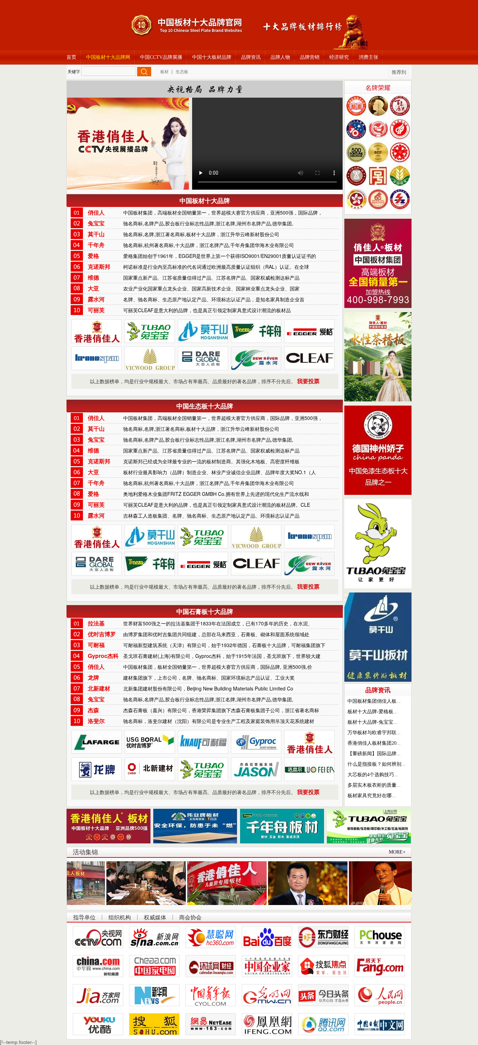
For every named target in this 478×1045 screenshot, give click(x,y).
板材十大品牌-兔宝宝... (372, 722)
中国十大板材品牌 (211, 57)
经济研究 (339, 57)
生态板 (182, 71)
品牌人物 (280, 57)
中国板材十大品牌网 (108, 57)
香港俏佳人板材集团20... (374, 743)
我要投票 (308, 381)
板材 (164, 71)
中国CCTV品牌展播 (161, 57)
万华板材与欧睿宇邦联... (374, 732)
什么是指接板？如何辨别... (376, 764)
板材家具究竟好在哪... (371, 795)
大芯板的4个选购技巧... (372, 774)
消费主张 (368, 57)
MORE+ (397, 852)
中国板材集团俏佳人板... (374, 701)
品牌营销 (309, 57)
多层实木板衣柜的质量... (374, 785)
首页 (71, 57)
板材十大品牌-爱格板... (372, 711)
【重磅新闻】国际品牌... (374, 753)
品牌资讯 (251, 57)
